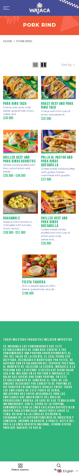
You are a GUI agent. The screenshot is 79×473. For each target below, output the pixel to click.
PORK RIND (24, 41)
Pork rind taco (15, 103)
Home (7, 41)
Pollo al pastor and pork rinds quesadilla (57, 161)
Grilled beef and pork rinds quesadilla (54, 222)
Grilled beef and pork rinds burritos (19, 159)
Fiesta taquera (34, 282)
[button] (68, 471)
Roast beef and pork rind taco (57, 105)
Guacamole (11, 218)
